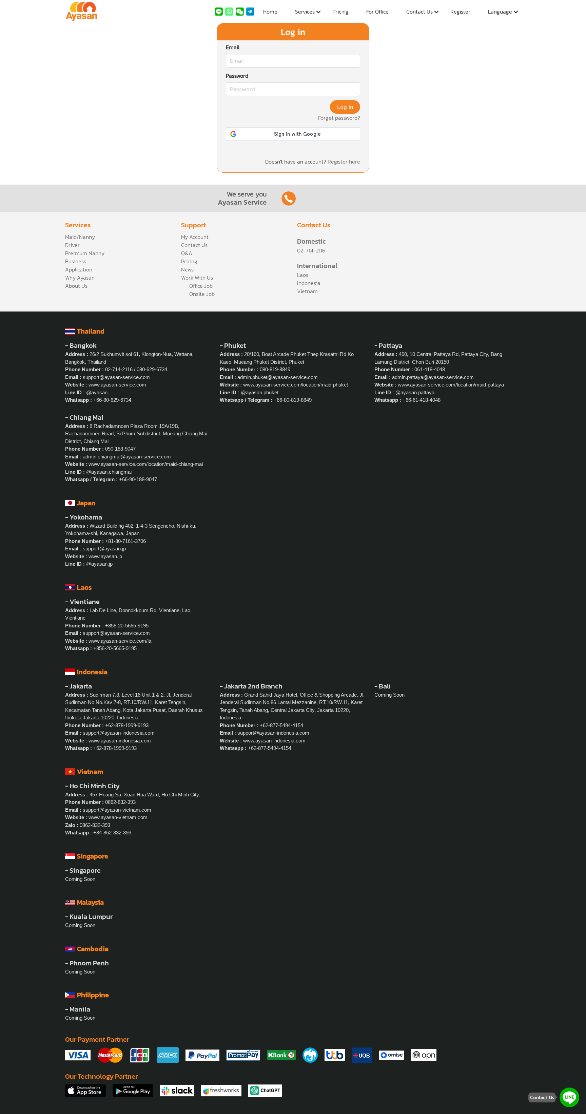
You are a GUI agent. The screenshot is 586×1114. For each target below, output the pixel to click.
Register (460, 11)
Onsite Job (202, 294)
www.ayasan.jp (105, 556)
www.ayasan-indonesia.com (120, 740)
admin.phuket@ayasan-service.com (277, 377)
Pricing (340, 11)
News (187, 269)
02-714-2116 (311, 250)
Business (75, 261)
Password (237, 76)
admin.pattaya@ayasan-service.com (433, 377)
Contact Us (419, 11)
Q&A (186, 253)
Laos (302, 275)
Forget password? (339, 118)
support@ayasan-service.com (116, 377)
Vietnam (307, 291)
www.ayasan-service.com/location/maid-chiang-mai (146, 464)
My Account (195, 237)
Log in (345, 106)
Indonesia (308, 283)
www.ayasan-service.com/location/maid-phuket (295, 385)
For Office (377, 11)
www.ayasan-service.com (117, 385)
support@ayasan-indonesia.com (119, 733)
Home (270, 11)
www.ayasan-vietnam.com (118, 817)
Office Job (201, 286)
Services (305, 11)
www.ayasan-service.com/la (120, 641)
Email (232, 47)
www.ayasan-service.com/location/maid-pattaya (451, 385)
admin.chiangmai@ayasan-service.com (127, 456)
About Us (76, 286)
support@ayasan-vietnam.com (117, 810)
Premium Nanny (84, 253)
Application (78, 269)
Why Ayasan (80, 277)
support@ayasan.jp (104, 548)
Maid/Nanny (80, 237)
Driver (72, 245)
